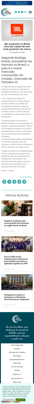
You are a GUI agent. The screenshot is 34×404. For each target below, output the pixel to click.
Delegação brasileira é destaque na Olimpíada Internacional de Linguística (17, 297)
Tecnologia (17, 356)
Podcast (17, 349)
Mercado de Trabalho (17, 352)
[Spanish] (19, 401)
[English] (7, 401)
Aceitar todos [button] (20, 400)
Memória (16, 374)
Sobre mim (17, 382)
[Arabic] (2, 401)
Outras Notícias (17, 367)
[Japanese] (12, 401)
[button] (25, 12)
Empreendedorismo (17, 359)
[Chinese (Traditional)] (5, 401)
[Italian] (9, 401)
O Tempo (10, 170)
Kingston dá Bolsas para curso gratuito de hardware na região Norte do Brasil (16, 223)
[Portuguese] (14, 401)
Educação (17, 363)
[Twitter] (19, 12)
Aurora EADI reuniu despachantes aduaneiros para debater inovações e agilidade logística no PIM (16, 260)
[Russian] (17, 401)
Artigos (17, 370)
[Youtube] (22, 12)
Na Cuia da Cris (17, 378)
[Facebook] (16, 12)
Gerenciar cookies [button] (8, 400)
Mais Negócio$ (17, 345)
